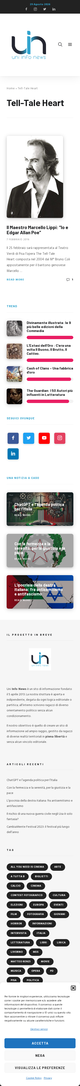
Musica (16, 971)
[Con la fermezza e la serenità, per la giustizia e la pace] (40, 550)
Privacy (48, 1078)
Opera (35, 971)
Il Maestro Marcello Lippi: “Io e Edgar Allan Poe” (37, 229)
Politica (33, 980)
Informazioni (42, 923)
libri (43, 942)
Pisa (13, 980)
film (14, 914)
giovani (59, 914)
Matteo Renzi (21, 961)
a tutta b (18, 876)
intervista (18, 933)
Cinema (36, 886)
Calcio (15, 886)
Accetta (40, 1043)
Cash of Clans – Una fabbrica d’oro (50, 370)
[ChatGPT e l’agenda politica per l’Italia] (40, 509)
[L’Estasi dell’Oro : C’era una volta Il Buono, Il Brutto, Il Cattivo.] (14, 351)
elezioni (17, 905)
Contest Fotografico (26, 895)
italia (41, 933)
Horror (16, 923)
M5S (35, 952)
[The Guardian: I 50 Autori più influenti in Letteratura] (14, 396)
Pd (52, 971)
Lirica (61, 942)
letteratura (20, 942)
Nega (40, 1055)
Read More (15, 280)
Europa (38, 905)
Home (11, 88)
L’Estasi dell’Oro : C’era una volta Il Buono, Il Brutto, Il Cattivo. (49, 349)
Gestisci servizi (39, 1029)
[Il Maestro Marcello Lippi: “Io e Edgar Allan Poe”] (35, 177)
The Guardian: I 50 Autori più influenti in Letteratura (50, 392)
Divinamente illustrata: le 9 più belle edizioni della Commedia (49, 326)
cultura (59, 895)
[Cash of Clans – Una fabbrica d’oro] (14, 374)
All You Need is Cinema (27, 867)
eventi (58, 905)
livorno (17, 952)
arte (57, 867)
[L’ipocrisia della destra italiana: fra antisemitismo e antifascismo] (40, 592)
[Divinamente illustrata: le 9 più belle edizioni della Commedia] (14, 328)
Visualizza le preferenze (40, 1068)
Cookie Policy (34, 1078)
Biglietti (41, 876)
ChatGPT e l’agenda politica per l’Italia (32, 780)
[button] (73, 988)
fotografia (35, 914)
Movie (45, 961)
